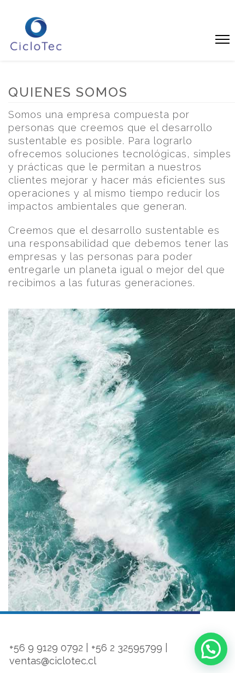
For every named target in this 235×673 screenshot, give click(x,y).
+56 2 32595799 (126, 647)
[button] (211, 649)
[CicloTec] (36, 33)
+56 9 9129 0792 (46, 647)
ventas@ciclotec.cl (52, 660)
